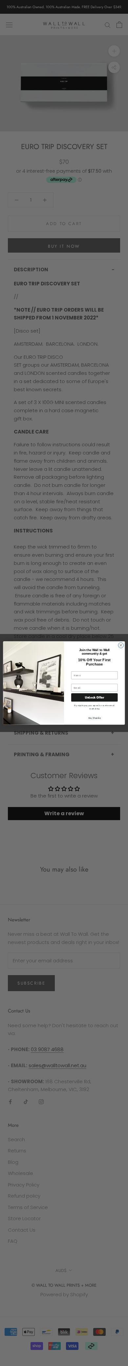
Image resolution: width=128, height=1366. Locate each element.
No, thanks (94, 718)
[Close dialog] (121, 645)
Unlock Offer (94, 697)
